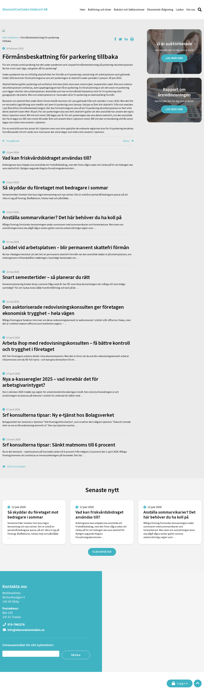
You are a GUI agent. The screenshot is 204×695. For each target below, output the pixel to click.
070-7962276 (16, 624)
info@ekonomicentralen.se (25, 630)
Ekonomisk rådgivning (160, 9)
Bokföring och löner (99, 9)
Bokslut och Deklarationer (129, 9)
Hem (82, 9)
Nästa (126, 140)
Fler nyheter (102, 552)
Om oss (190, 9)
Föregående (12, 140)
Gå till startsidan (16, 466)
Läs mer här (174, 58)
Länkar (180, 9)
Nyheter (14, 37)
